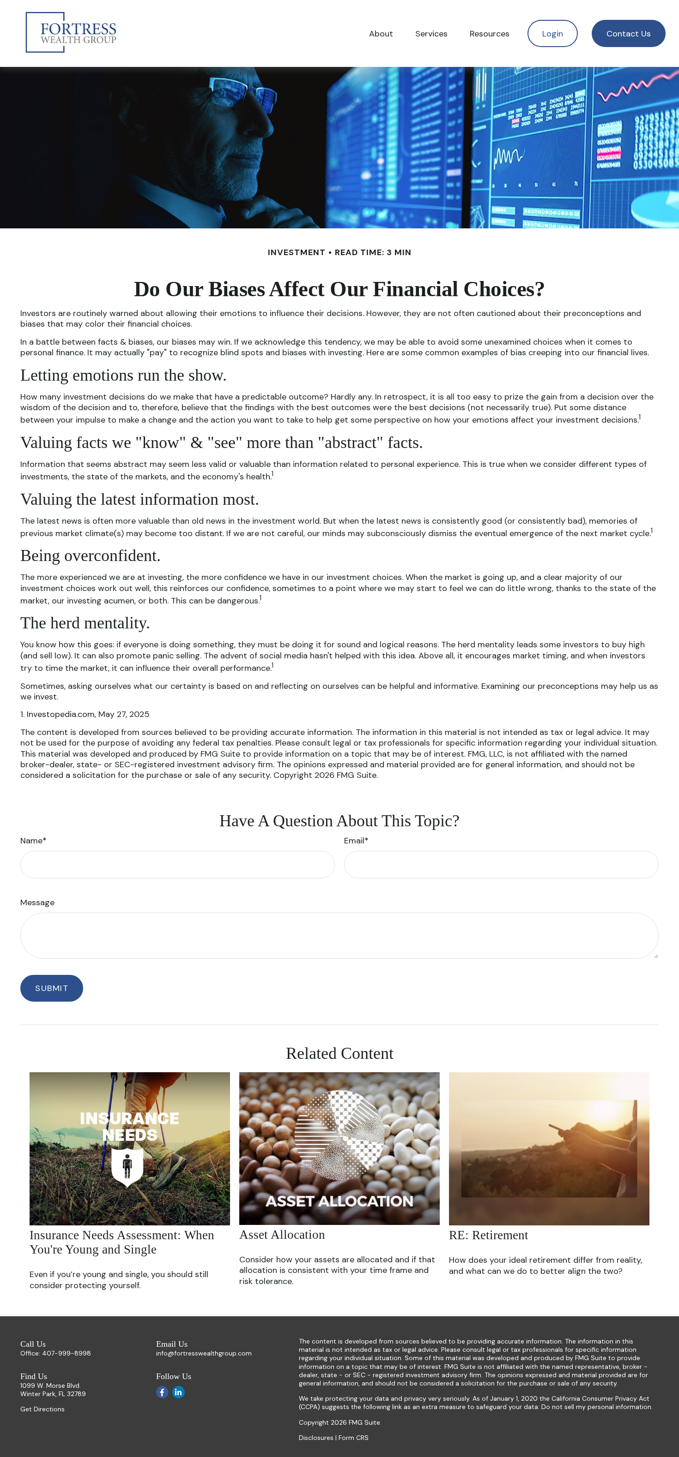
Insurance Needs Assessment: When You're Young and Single (122, 1242)
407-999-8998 (66, 1353)
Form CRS (354, 1437)
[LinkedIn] (178, 1392)
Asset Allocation (282, 1235)
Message (37, 902)
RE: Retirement (488, 1235)
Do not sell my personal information (596, 1407)
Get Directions (42, 1409)
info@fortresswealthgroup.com (204, 1353)
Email (354, 840)
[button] (381, 33)
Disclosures (316, 1437)
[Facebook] (162, 1392)
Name (31, 840)
